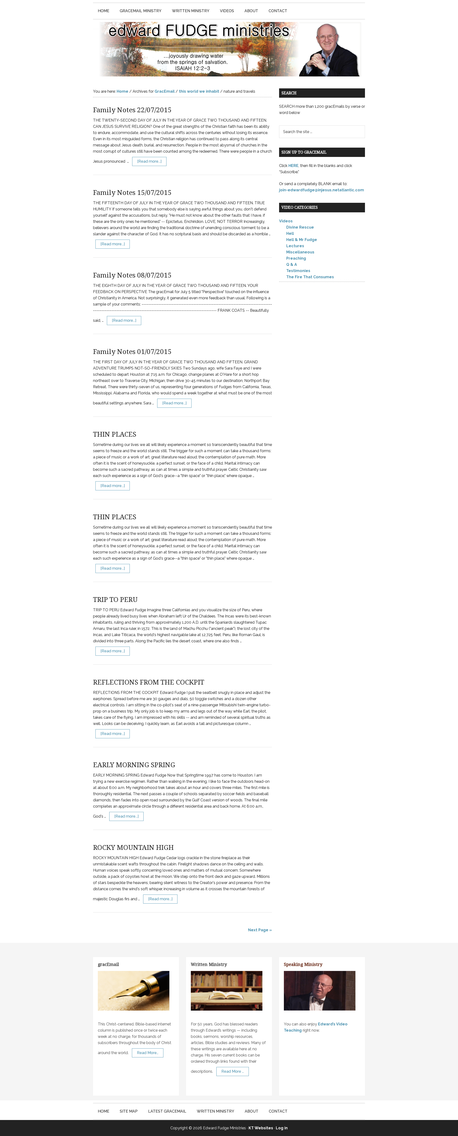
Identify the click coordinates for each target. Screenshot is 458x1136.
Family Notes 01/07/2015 (132, 352)
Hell (290, 233)
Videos (286, 221)
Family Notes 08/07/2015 (132, 275)
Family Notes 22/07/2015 (132, 110)
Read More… (147, 1052)
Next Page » (260, 930)
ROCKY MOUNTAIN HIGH (133, 848)
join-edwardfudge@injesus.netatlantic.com (321, 190)
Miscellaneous (300, 252)
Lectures (295, 246)
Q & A (291, 264)
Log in (282, 1128)
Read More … (232, 1071)
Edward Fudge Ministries (229, 49)
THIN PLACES (114, 434)
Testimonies (298, 270)
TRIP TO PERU (115, 600)
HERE (293, 165)
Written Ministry (209, 964)
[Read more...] (149, 161)
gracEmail (108, 964)
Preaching (296, 258)
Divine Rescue (300, 227)
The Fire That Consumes (310, 277)
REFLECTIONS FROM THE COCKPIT (148, 682)
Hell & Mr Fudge (301, 239)
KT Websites (261, 1128)
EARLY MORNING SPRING (134, 765)
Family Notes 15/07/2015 (132, 193)
